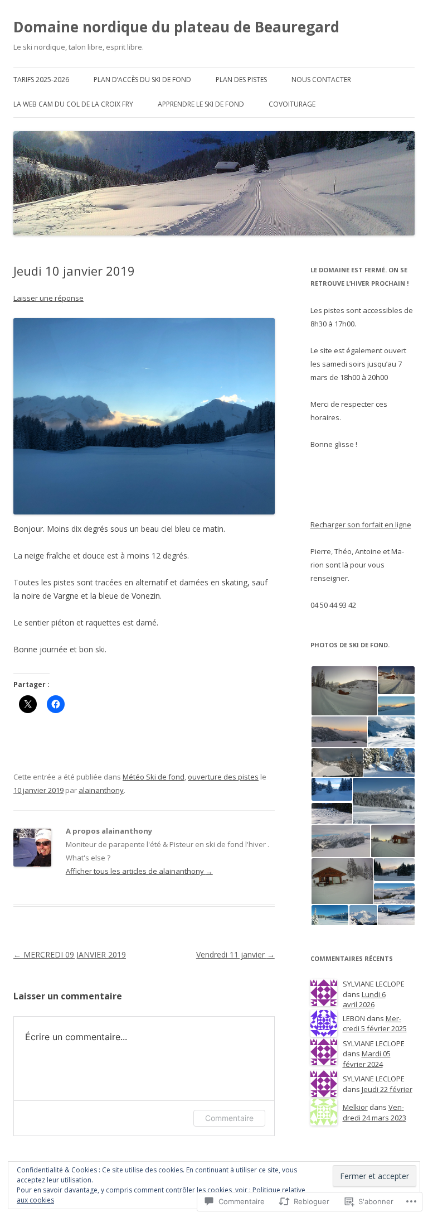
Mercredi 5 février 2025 (375, 1023)
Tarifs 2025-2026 (41, 79)
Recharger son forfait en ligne (360, 524)
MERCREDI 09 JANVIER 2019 (69, 954)
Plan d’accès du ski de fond (142, 79)
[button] (343, 690)
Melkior (355, 1107)
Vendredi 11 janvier (235, 954)
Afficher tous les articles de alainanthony (139, 871)
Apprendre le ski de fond (201, 104)
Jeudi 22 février (387, 1089)
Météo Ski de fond (153, 777)
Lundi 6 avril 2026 (364, 999)
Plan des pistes (241, 79)
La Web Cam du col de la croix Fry (73, 104)
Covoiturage (292, 104)
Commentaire (229, 1118)
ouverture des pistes (223, 777)
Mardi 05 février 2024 (367, 1058)
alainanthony (101, 790)
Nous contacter (321, 79)
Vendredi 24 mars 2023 (374, 1112)
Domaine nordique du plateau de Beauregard (176, 27)
